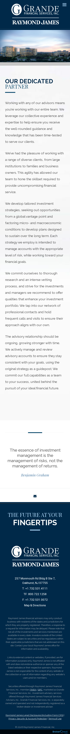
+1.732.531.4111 (36, 588)
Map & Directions (35, 605)
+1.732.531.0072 (36, 599)
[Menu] (63, 4)
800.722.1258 (37, 594)
